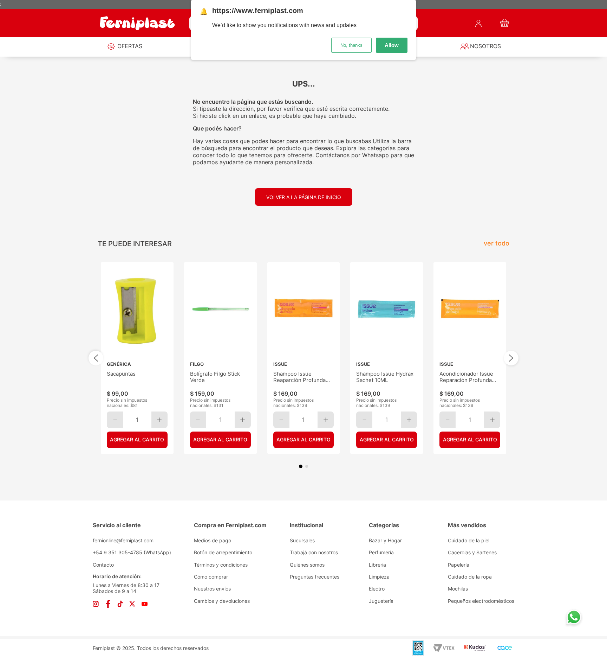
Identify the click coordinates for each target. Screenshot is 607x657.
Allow (392, 45)
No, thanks (351, 45)
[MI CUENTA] (478, 23)
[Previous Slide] (96, 358)
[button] (300, 466)
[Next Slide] (511, 358)
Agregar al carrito (137, 439)
